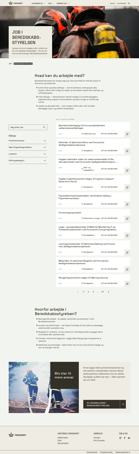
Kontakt (97, 437)
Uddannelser (62, 437)
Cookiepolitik (92, 452)
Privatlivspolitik (106, 452)
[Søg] (129, 3)
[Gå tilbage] (78, 291)
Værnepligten (63, 443)
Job (10, 64)
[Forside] (16, 3)
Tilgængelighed (121, 452)
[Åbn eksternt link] (127, 134)
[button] (83, 291)
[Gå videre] (108, 291)
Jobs (59, 440)
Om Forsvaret (99, 440)
